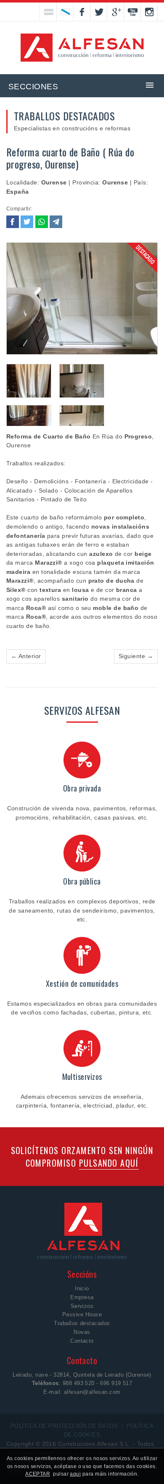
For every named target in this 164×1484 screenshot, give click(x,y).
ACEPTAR (37, 1474)
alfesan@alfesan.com (92, 1392)
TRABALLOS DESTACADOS (64, 115)
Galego (65, 12)
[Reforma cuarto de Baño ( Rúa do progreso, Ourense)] (82, 299)
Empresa (81, 1297)
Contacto (82, 1341)
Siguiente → (136, 656)
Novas (82, 1332)
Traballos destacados (82, 1323)
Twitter (98, 12)
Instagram (149, 12)
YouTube (132, 12)
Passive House (82, 1314)
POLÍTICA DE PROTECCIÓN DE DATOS (64, 1426)
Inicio (82, 1288)
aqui (75, 1474)
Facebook (82, 12)
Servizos (82, 1306)
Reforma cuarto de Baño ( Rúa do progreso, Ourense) (70, 157)
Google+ (115, 12)
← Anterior (26, 656)
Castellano (48, 12)
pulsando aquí (109, 1163)
